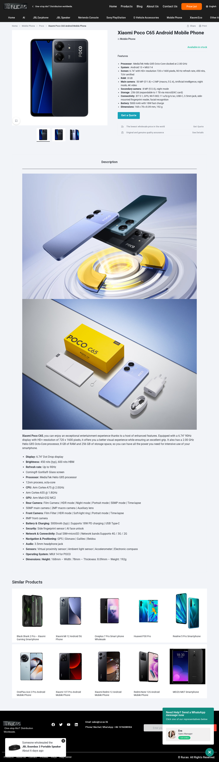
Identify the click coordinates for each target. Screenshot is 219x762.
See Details (198, 133)
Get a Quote (128, 115)
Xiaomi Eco (196, 17)
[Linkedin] (76, 724)
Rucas (89, 730)
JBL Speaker (63, 17)
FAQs (54, 757)
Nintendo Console (88, 17)
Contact (33, 757)
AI (24, 17)
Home (113, 6)
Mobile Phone (174, 17)
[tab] (109, 161)
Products (127, 6)
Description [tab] (109, 162)
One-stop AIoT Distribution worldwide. (54, 6)
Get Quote (198, 127)
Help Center (65, 757)
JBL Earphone (40, 17)
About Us (153, 6)
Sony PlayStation (116, 17)
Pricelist (44, 757)
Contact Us (170, 6)
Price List (191, 6)
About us (21, 757)
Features (123, 56)
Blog (140, 6)
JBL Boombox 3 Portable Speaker (41, 746)
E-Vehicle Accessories (146, 17)
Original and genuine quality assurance (145, 133)
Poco (41, 26)
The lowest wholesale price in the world (145, 127)
